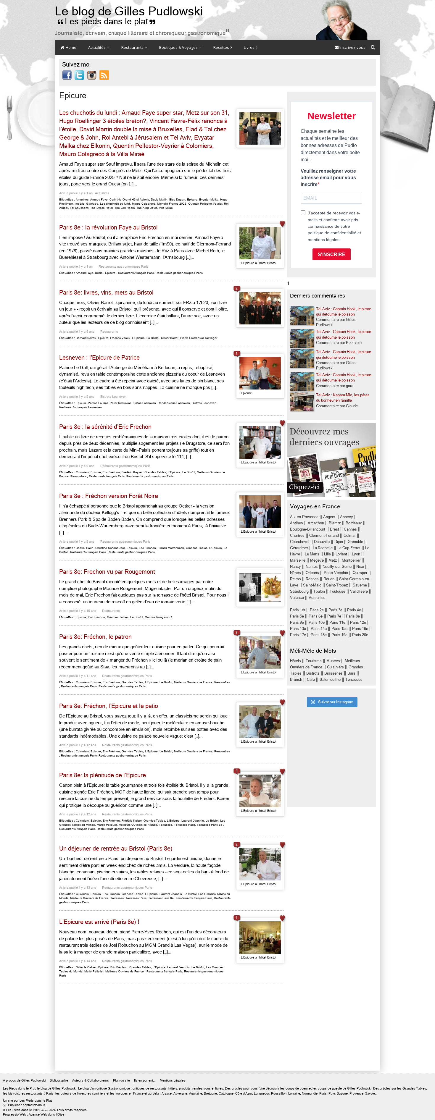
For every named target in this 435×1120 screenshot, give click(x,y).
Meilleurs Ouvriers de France (193, 682)
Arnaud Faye (99, 199)
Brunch (296, 679)
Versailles (317, 597)
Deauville (322, 541)
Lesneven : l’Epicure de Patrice (99, 357)
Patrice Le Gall (98, 403)
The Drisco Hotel (101, 207)
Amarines (82, 199)
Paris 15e (339, 628)
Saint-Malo (312, 585)
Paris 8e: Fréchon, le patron (95, 636)
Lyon (356, 554)
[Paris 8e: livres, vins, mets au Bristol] (260, 308)
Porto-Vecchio (336, 572)
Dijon (338, 541)
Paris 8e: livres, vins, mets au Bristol (106, 292)
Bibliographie (59, 1080)
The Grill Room (125, 207)
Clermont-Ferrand (324, 535)
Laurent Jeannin (192, 820)
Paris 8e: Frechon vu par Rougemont (107, 571)
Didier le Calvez (86, 967)
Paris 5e (297, 616)
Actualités (97, 47)
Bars (351, 673)
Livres (249, 47)
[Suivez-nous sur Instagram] (91, 74)
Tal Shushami (79, 207)
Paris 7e (334, 616)
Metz (332, 560)
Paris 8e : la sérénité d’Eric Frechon (105, 427)
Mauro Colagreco (143, 203)
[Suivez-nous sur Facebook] (67, 74)
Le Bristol (152, 338)
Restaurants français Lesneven (80, 407)
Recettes (221, 47)
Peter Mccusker (120, 403)
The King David (146, 207)
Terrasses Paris (184, 824)
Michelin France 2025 (171, 203)
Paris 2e (317, 610)
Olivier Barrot (169, 338)
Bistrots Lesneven (113, 397)
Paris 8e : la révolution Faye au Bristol (108, 227)
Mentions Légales (172, 1080)
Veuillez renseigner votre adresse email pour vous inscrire (328, 178)
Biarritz (335, 523)
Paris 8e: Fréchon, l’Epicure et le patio (108, 706)
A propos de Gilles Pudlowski (24, 1080)
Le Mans (312, 554)
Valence (297, 597)
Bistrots (313, 673)
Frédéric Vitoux (120, 338)
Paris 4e (354, 610)
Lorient (341, 554)
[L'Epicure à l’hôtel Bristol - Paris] (260, 243)
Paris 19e (339, 635)
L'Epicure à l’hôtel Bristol (258, 263)
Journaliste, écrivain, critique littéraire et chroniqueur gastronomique (142, 33)
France (331, 506)
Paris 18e (319, 635)
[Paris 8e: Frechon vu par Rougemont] (260, 587)
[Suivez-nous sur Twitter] (79, 74)
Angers (329, 517)
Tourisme (314, 661)
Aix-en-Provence (304, 517)
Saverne (360, 585)
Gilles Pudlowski (64, 1088)
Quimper (360, 572)
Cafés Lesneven (144, 403)
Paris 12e (358, 622)
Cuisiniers (82, 472)
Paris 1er (297, 610)
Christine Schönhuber (110, 548)
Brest (334, 529)
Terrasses (165, 824)
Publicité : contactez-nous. (24, 1105)
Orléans (312, 572)
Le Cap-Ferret (348, 548)
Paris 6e (316, 616)
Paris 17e (298, 635)
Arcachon (316, 523)
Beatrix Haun (85, 548)
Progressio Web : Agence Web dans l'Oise (33, 1114)
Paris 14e (319, 628)
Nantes (312, 566)
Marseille (297, 560)
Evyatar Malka (208, 199)
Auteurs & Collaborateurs (90, 1080)
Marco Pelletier (107, 824)
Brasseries (333, 673)
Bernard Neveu (86, 338)
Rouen (328, 579)
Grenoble (355, 541)
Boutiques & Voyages (179, 47)
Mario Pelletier (94, 971)
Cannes (350, 529)
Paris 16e (360, 628)
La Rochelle (323, 548)
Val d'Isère (359, 591)
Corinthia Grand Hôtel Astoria (129, 199)
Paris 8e (353, 616)
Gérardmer (299, 548)
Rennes (312, 579)
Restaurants (132, 47)
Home (70, 47)
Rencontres (78, 476)
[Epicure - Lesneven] (260, 373)
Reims (295, 579)
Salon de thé (330, 679)
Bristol (99, 272)
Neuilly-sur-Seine (337, 566)
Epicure (192, 199)
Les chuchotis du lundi (115, 203)
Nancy (295, 566)
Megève (317, 560)
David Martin (159, 199)
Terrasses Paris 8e (209, 824)
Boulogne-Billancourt (307, 529)
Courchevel (299, 541)
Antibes (296, 523)
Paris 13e (298, 628)
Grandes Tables (155, 472)
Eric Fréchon (111, 472)
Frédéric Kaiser (132, 820)
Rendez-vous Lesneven (174, 403)
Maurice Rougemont (158, 617)
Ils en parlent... (145, 1080)
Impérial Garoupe (86, 203)
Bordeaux (354, 523)
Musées (333, 661)
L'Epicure (138, 338)
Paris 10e (317, 622)
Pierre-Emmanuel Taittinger (198, 338)
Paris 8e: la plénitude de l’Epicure (102, 775)
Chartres (297, 535)
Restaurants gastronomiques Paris (124, 267)
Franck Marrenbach (171, 548)
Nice (360, 566)
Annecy (346, 517)
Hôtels (295, 661)
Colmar (350, 535)
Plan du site (121, 1080)
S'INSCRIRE (331, 254)
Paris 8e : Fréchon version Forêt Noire (108, 496)
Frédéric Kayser (132, 472)
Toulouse (337, 591)
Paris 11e (337, 622)
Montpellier (351, 560)
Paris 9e (297, 622)
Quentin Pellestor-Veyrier (205, 203)
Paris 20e (360, 635)
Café (311, 679)
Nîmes (295, 572)
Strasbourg (299, 591)
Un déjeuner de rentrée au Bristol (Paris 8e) (116, 848)
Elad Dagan (177, 199)
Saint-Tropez (337, 585)
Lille (327, 554)
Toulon (319, 591)
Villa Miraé (166, 207)
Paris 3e (335, 610)
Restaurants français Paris (136, 272)
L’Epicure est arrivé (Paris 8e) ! (99, 922)
